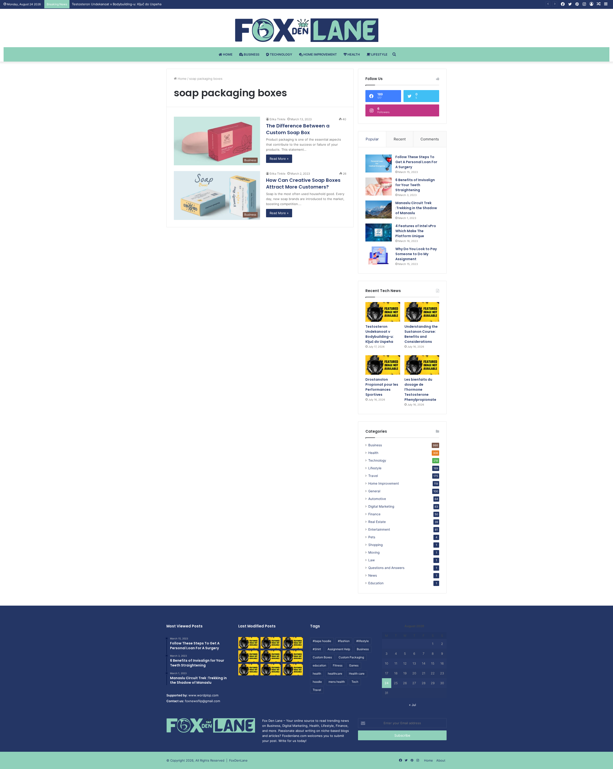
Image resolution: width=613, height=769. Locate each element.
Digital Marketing (381, 506)
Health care (356, 673)
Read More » (279, 159)
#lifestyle (362, 641)
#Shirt (317, 649)
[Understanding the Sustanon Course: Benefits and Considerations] (421, 312)
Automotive (377, 499)
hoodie (317, 681)
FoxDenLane (238, 760)
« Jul (412, 705)
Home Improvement (320, 54)
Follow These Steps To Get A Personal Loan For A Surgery (416, 162)
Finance (374, 514)
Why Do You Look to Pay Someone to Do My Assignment (416, 254)
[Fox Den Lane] (306, 30)
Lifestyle (378, 54)
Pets (371, 537)
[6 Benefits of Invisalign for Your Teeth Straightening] (378, 186)
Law (371, 560)
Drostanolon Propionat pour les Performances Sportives (381, 387)
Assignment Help (339, 649)
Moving (374, 552)
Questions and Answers (386, 568)
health (317, 673)
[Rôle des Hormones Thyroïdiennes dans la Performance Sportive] (271, 669)
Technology (280, 54)
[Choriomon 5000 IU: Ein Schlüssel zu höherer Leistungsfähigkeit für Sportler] (248, 642)
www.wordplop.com (203, 695)
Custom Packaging (351, 657)
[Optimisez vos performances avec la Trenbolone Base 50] (293, 656)
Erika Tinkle (277, 119)
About (440, 760)
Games (353, 665)
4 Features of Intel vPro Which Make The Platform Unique (415, 231)
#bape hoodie (322, 641)
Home (227, 54)
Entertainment (379, 529)
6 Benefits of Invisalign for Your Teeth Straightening (415, 185)
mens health (337, 681)
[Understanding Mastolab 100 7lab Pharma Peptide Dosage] (293, 669)
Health (353, 54)
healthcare (335, 673)
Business (251, 54)
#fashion (344, 641)
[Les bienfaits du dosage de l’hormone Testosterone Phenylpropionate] (421, 365)
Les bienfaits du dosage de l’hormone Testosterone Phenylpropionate (420, 389)
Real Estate (377, 522)
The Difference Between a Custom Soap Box (297, 129)
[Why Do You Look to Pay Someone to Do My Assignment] (378, 255)
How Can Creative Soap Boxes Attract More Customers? (303, 183)
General (374, 491)
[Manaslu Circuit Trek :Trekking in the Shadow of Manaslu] (378, 209)
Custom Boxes (322, 657)
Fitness (337, 665)
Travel (373, 476)
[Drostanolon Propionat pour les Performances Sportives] (382, 365)
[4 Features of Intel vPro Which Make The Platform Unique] (378, 232)
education (319, 665)
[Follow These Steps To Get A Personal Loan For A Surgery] (378, 163)
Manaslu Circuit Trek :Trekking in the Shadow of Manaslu (416, 208)
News (372, 575)
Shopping (375, 545)
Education (376, 583)
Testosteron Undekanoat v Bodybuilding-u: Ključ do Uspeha (116, 4)
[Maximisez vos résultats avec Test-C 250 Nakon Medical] (248, 669)
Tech (355, 681)
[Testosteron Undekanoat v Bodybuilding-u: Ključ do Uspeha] (382, 312)
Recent (400, 139)
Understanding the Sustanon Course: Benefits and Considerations (421, 334)
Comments (429, 139)
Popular (372, 139)
